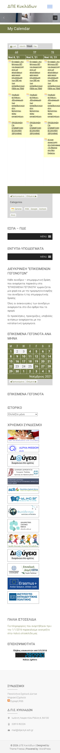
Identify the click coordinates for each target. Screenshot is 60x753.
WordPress (45, 749)
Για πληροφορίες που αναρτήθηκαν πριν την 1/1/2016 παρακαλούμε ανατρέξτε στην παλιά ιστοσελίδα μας (30, 630)
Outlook (42, 209)
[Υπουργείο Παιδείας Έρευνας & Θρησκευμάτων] (23, 469)
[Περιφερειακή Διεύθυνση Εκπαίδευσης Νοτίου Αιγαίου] (23, 480)
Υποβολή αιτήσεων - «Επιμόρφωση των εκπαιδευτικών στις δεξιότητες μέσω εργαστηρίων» (18, 105)
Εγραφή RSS (16, 701)
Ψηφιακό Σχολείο (17, 697)
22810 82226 (19, 724)
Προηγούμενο (18, 196)
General (18, 209)
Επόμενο (30, 196)
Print (13, 215)
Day (35, 46)
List (14, 46)
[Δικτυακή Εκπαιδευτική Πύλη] (23, 496)
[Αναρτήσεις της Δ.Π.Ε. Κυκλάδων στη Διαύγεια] (23, 455)
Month (23, 46)
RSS (27, 209)
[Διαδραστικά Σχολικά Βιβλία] (23, 520)
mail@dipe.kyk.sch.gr (22, 730)
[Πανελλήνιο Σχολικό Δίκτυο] (23, 487)
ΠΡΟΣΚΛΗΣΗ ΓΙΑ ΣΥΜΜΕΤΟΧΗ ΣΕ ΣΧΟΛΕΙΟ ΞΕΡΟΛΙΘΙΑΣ (17, 128)
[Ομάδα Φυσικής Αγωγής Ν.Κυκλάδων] (23, 535)
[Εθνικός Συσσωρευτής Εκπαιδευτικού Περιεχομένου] (23, 506)
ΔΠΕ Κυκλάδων (22, 6)
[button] (3, 17)
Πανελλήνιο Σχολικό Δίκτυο (22, 694)
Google (34, 209)
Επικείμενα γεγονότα (26, 394)
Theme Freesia (17, 749)
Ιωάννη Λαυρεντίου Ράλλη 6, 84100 (30, 718)
